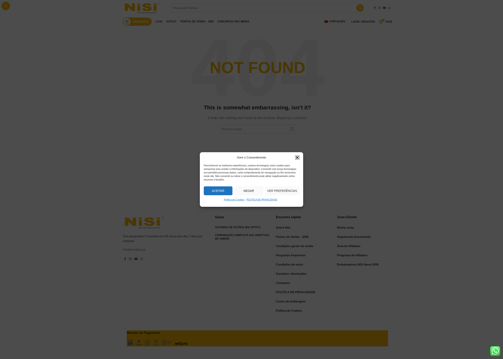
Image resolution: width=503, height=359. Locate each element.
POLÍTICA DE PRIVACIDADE (261, 199)
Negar (248, 190)
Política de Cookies (234, 199)
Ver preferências (282, 190)
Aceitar (218, 190)
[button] (297, 157)
